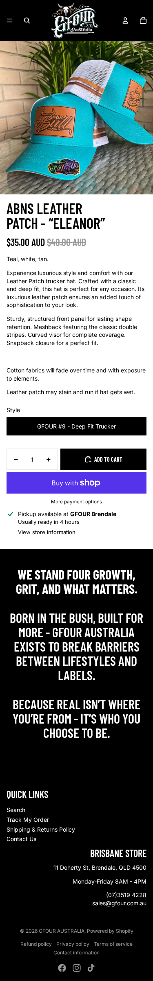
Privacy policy (72, 944)
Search (16, 809)
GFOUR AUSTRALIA (61, 931)
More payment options (76, 502)
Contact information (76, 952)
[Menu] (9, 20)
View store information (46, 532)
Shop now (76, 750)
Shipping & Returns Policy (41, 829)
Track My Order (28, 819)
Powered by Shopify (110, 931)
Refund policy (36, 944)
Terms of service (113, 944)
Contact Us (21, 838)
